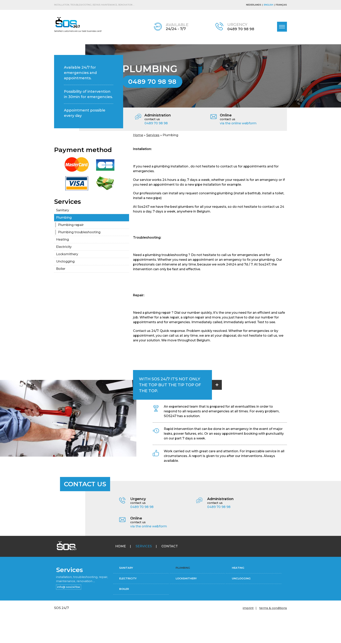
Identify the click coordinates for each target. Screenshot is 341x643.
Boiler (60, 269)
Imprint (248, 608)
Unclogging (65, 261)
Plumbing (64, 217)
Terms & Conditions (273, 608)
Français (281, 5)
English (268, 5)
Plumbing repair (71, 225)
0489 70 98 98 (240, 29)
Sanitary (62, 210)
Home (138, 135)
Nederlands (253, 5)
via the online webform (238, 123)
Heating (63, 239)
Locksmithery (67, 254)
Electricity (64, 247)
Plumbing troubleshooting (79, 232)
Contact (169, 546)
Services (152, 135)
